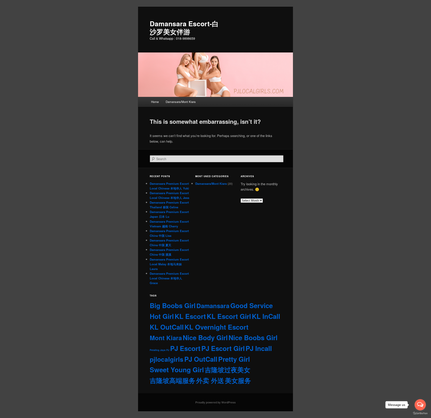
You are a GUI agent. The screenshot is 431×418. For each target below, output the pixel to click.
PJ (167, 350)
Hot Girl (162, 316)
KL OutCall (167, 327)
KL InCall (266, 316)
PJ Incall (259, 348)
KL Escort (190, 316)
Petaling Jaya (157, 350)
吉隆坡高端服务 (172, 380)
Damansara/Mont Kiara (181, 102)
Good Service (251, 305)
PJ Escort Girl (223, 348)
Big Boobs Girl (173, 305)
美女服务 (238, 380)
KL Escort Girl (229, 316)
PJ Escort (185, 348)
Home (155, 102)
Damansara (212, 305)
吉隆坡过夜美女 (227, 369)
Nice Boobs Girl (253, 337)
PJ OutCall (200, 359)
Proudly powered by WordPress (215, 402)
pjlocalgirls (166, 359)
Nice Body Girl (205, 337)
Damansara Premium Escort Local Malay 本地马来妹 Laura (169, 264)
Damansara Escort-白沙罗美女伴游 (184, 27)
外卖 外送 (210, 380)
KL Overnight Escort (216, 327)
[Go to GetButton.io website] (420, 413)
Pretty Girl (234, 359)
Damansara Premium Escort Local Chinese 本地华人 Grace (169, 278)
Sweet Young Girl (177, 369)
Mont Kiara (166, 337)
